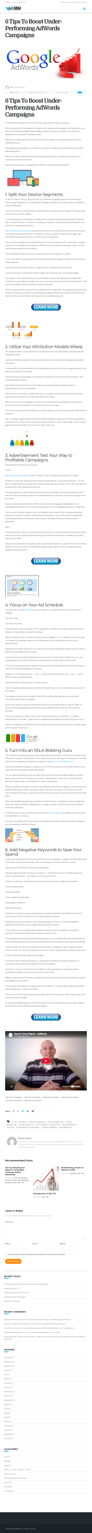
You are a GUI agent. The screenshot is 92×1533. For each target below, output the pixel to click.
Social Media (8, 1487)
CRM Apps (7, 1461)
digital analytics (26, 1124)
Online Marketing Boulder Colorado (15, 1478)
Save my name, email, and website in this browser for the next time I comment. (36, 1254)
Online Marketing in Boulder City (60, 1319)
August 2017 (8, 1370)
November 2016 (9, 1391)
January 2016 (8, 1430)
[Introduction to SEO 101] (46, 1179)
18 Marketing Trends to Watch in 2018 (72, 1169)
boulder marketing (56, 1122)
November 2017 (9, 1362)
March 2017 (8, 1379)
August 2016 (8, 1404)
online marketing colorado (27, 1127)
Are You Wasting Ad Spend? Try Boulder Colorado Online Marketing (14, 1171)
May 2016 (7, 1413)
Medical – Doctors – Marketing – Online (17, 1470)
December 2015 (9, 1434)
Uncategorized (9, 1491)
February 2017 (8, 1383)
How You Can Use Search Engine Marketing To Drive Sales (41, 1332)
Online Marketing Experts (12, 1332)
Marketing (24, 1178)
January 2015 (8, 1438)
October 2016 (8, 1396)
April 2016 (7, 1417)
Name (8, 1244)
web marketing (66, 1127)
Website (62, 1244)
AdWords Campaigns (37, 1122)
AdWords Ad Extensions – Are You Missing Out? (58, 1328)
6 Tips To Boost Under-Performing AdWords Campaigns (22, 1328)
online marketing (54, 813)
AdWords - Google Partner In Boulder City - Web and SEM (22, 1324)
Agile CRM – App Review (12, 1301)
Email (35, 1244)
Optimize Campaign (49, 1127)
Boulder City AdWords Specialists (54, 1324)
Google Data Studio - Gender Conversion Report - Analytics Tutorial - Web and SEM (30, 1336)
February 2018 (8, 1357)
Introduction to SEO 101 (44, 1193)
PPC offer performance (64, 761)
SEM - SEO (42, 92)
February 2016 (8, 1426)
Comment (9, 1222)
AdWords (34, 92)
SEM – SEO (7, 1482)
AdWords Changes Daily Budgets (15, 1297)
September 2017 (9, 1366)
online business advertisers (19, 231)
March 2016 (8, 1421)
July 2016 (7, 1408)
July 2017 (7, 1374)
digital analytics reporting (48, 1124)
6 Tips (14, 1122)
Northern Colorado (11, 1180)
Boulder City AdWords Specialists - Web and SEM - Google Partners (26, 1319)
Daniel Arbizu (19, 87)
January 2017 (8, 1387)
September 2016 (9, 1400)
